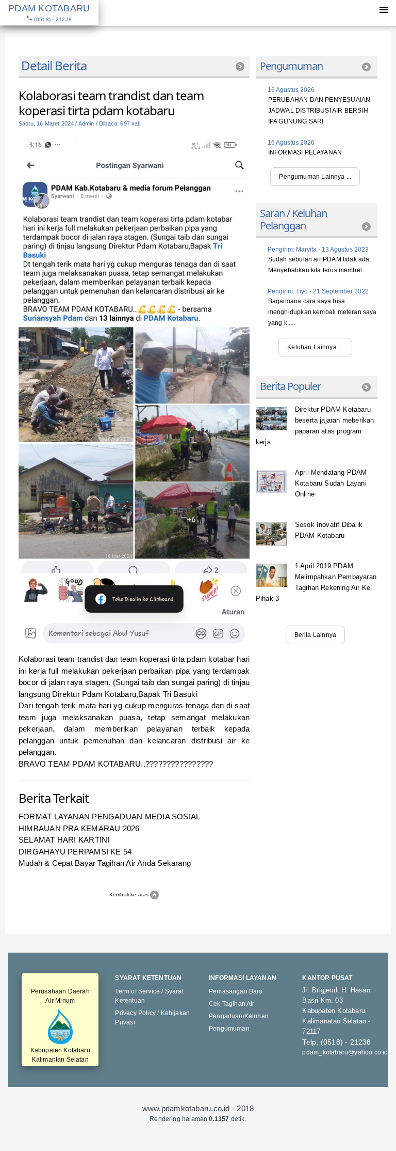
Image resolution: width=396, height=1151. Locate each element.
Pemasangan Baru (236, 991)
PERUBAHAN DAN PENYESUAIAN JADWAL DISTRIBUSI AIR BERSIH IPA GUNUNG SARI (319, 110)
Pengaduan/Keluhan (239, 1016)
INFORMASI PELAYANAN (305, 152)
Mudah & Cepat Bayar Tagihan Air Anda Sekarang (105, 863)
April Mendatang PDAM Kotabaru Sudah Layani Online (331, 483)
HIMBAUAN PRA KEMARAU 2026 (79, 828)
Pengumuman (229, 1028)
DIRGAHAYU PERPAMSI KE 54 (75, 851)
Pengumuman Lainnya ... (315, 176)
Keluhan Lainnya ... (315, 347)
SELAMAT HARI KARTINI (64, 839)
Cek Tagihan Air (232, 1003)
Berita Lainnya (315, 635)
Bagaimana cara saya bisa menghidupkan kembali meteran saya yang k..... (322, 312)
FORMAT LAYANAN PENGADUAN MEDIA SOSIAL (109, 816)
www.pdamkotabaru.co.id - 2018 (198, 1108)
